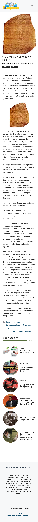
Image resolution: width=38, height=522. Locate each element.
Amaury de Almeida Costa (10, 63)
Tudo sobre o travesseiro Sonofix (27, 352)
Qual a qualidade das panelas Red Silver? (26, 369)
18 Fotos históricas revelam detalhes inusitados (27, 419)
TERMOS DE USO (13, 517)
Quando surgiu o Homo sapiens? (19, 331)
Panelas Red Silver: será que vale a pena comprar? (27, 386)
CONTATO (25, 517)
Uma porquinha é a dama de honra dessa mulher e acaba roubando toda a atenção (27, 435)
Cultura (14, 66)
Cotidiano (6, 66)
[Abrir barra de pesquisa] (26, 6)
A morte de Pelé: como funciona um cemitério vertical (27, 402)
